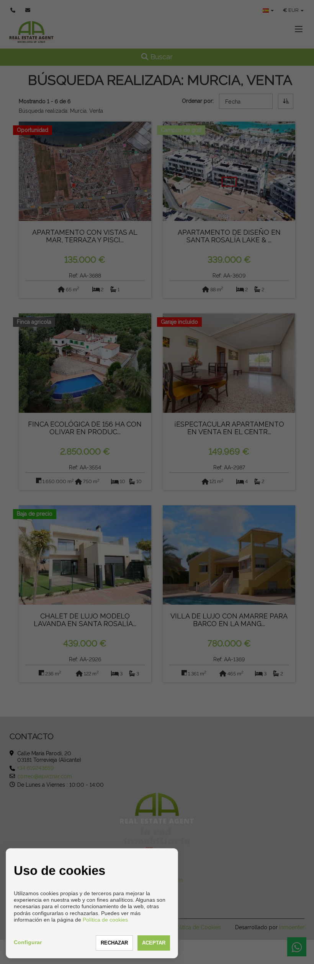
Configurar (28, 942)
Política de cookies (105, 920)
